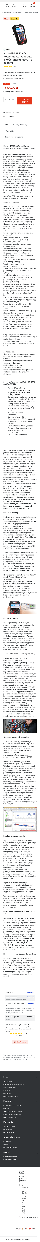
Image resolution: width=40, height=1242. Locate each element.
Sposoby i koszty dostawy (12, 1111)
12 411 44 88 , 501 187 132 (24, 1200)
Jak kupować (7, 1081)
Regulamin (7, 1093)
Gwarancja (7, 1142)
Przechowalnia (8, 1132)
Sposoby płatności (10, 1117)
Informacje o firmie (10, 1160)
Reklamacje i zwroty (10, 1147)
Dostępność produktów (12, 1105)
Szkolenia (6, 1090)
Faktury (6, 1108)
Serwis (5, 1144)
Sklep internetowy (17, 1239)
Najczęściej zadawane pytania (13, 1084)
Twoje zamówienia (9, 1126)
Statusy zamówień (9, 1087)
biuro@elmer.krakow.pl (30, 1217)
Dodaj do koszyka (24, 100)
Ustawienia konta (9, 1129)
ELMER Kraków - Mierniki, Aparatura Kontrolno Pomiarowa (20, 12)
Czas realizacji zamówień (12, 1114)
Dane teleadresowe (10, 1157)
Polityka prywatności (10, 1096)
